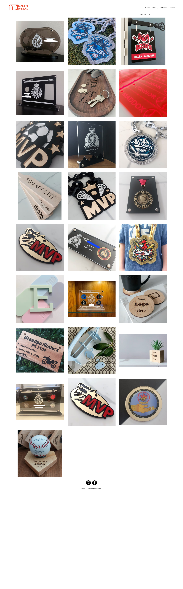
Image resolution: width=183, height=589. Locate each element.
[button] (144, 14)
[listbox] (144, 14)
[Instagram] (88, 482)
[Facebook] (94, 482)
